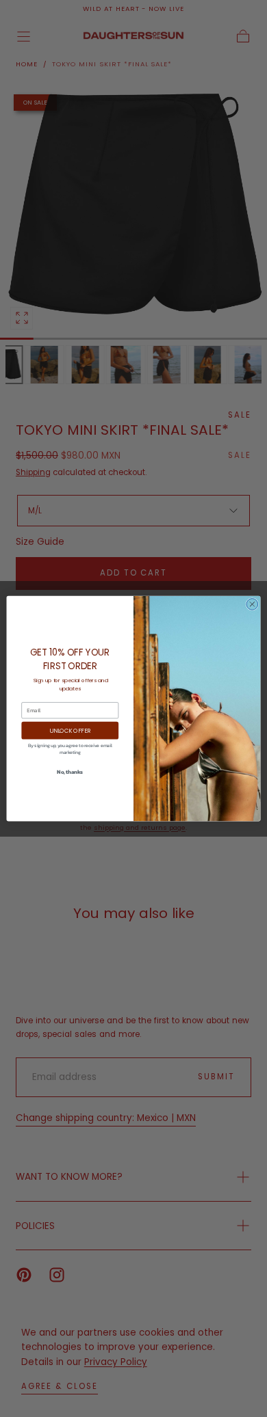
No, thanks (70, 772)
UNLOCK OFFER (69, 730)
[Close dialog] (252, 604)
